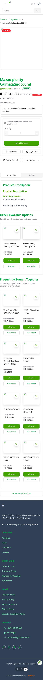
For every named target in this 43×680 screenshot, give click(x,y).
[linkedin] (20, 647)
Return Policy (8, 609)
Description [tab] (11, 175)
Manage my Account (11, 576)
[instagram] (9, 647)
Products (3, 19)
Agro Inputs (15, 19)
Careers (5, 552)
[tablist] (21, 175)
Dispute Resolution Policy (13, 614)
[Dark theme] (21, 669)
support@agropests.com (18, 637)
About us (6, 538)
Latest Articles (8, 566)
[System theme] (26, 669)
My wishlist (7, 580)
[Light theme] (17, 669)
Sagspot (31, 675)
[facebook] (4, 647)
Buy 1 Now (12, 152)
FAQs (4, 542)
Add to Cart (23, 143)
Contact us (7, 547)
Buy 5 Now (33, 152)
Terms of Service (9, 604)
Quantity (7, 128)
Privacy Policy (8, 599)
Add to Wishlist (12, 160)
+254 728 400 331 (14, 628)
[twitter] (14, 647)
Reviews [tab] (32, 175)
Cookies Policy (8, 594)
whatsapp (11, 632)
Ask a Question (33, 160)
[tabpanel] (21, 195)
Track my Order (9, 571)
